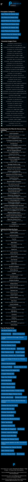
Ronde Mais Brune (6, 380)
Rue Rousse (21, 429)
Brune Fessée (20, 454)
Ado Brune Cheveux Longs (9, 330)
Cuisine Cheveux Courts (8, 387)
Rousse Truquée (20, 352)
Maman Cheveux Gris (18, 334)
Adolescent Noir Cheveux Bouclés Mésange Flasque (13, 401)
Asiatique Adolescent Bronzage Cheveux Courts (13, 337)
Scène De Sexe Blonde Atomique (10, 419)
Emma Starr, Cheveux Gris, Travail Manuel (13, 355)
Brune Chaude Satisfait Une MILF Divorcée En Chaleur (14, 443)
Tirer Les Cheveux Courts (8, 345)
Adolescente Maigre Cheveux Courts (12, 394)
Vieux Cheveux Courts (8, 352)
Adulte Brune (20, 348)
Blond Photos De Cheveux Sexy (10, 24)
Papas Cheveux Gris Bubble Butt (10, 370)
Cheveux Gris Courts (20, 397)
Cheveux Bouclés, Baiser (8, 383)
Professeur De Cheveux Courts (10, 439)
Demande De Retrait (18, 468)
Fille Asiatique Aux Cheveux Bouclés (11, 447)
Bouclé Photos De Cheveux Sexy (10, 21)
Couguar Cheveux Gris (8, 373)
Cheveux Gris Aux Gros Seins (9, 405)
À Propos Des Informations (16, 470)
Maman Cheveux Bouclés (8, 348)
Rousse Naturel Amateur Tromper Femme (13, 390)
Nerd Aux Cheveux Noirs (8, 454)
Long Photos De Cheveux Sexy (10, 27)
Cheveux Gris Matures (7, 415)
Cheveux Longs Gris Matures (9, 432)
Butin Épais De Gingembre (9, 429)
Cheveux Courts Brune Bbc (9, 435)
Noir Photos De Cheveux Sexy (10, 37)
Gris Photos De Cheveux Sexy (10, 17)
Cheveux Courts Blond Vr (8, 412)
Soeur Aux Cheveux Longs (9, 377)
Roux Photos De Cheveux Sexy (10, 14)
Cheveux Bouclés (6, 334)
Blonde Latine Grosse (7, 397)
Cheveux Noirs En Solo (20, 367)
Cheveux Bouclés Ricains (8, 363)
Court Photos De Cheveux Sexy (10, 31)
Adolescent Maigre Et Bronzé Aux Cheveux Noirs (13, 359)
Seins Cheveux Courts (8, 450)
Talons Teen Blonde (7, 422)
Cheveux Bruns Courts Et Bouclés (11, 342)
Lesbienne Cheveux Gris (8, 425)
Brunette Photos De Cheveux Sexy (11, 34)
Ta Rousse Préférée (7, 367)
